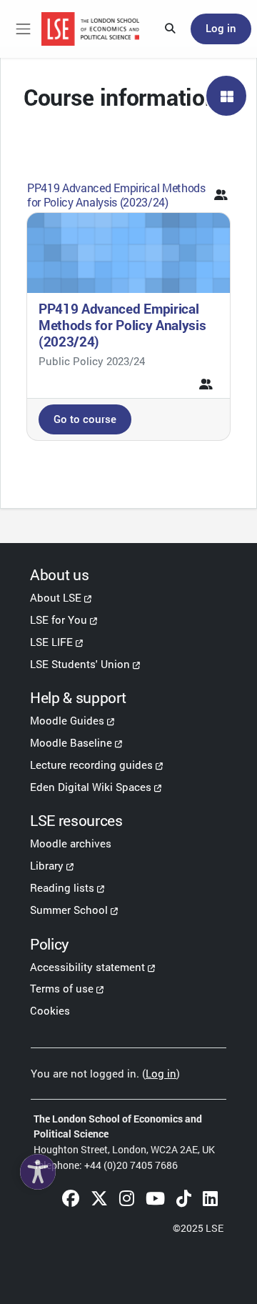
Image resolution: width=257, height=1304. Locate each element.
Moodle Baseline (71, 742)
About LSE (55, 597)
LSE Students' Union (80, 664)
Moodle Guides (67, 720)
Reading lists (62, 887)
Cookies (50, 1010)
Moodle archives (70, 843)
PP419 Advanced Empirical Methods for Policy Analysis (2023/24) (116, 194)
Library (47, 865)
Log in (221, 28)
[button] (170, 29)
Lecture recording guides (91, 764)
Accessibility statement (87, 967)
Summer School (69, 909)
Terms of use (62, 988)
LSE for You (58, 619)
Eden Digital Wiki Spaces (90, 787)
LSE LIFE (51, 641)
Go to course (85, 419)
